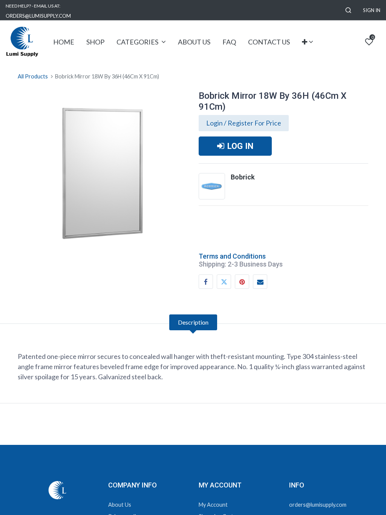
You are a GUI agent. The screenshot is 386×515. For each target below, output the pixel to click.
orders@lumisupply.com (317, 504)
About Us (119, 504)
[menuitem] (63, 42)
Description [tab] (193, 322)
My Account (213, 504)
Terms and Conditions (232, 256)
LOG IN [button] (240, 146)
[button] (348, 10)
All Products (33, 76)
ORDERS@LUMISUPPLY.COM (38, 16)
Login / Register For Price (243, 123)
